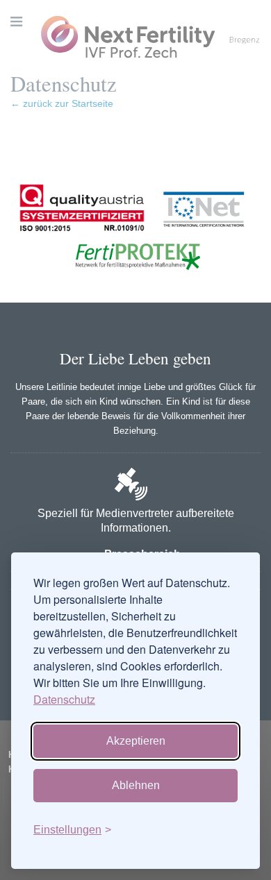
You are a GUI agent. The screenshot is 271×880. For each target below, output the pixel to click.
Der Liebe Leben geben (135, 358)
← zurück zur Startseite (61, 103)
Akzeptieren (135, 741)
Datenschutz (64, 699)
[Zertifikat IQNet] (200, 238)
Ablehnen (136, 785)
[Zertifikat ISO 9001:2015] (82, 238)
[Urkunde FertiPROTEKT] (135, 285)
